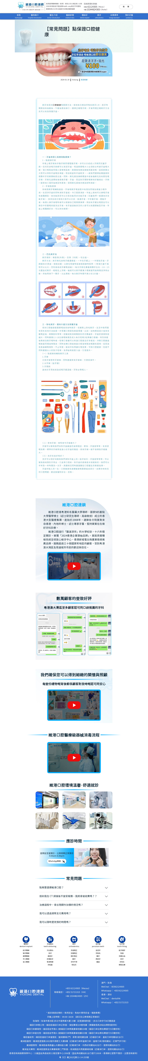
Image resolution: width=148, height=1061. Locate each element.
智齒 (122, 953)
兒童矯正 (74, 953)
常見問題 (84, 80)
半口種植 (26, 959)
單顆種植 (26, 956)
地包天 (74, 965)
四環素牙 (50, 959)
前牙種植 (26, 950)
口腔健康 (57, 105)
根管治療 (122, 965)
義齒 (98, 962)
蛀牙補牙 (122, 950)
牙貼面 (50, 965)
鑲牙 (98, 956)
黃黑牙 (50, 956)
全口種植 (26, 962)
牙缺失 (98, 953)
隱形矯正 (74, 956)
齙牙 (74, 959)
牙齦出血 (122, 956)
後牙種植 (26, 953)
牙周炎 (122, 962)
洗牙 (50, 953)
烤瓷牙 (98, 959)
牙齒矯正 (74, 950)
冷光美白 (50, 950)
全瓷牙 (98, 950)
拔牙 (122, 959)
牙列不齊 (74, 962)
